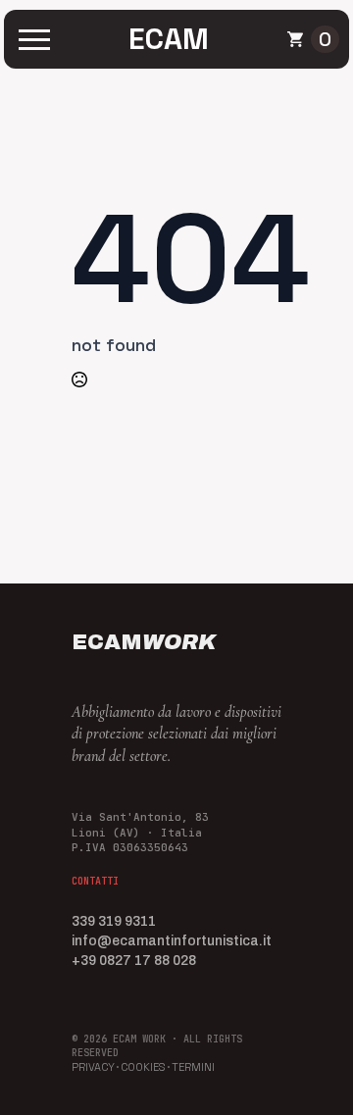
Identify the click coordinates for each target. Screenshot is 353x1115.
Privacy (93, 1067)
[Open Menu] (34, 39)
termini (193, 1067)
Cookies (143, 1067)
